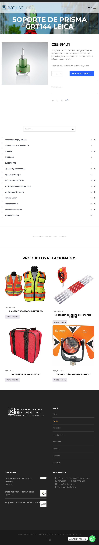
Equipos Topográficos (50, 180)
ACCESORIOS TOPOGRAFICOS (48, 145)
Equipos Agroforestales (50, 168)
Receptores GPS (50, 203)
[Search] (72, 129)
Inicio (55, 414)
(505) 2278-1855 (78, 481)
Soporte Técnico (59, 435)
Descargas (57, 442)
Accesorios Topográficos (50, 139)
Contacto (56, 456)
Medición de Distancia (50, 192)
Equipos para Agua (48, 174)
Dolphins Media (74, 535)
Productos (57, 428)
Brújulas (50, 151)
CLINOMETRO (48, 163)
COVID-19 (56, 462)
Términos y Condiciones (66, 487)
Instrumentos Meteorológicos (50, 186)
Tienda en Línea (48, 215)
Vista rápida (12, 316)
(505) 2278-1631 (64, 481)
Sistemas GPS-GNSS (50, 209)
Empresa (56, 449)
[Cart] (89, 7)
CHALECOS (48, 157)
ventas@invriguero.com (67, 484)
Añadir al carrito (81, 73)
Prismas (62, 236)
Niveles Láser (50, 197)
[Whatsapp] (92, 538)
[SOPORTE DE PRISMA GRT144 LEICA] (53, 100)
